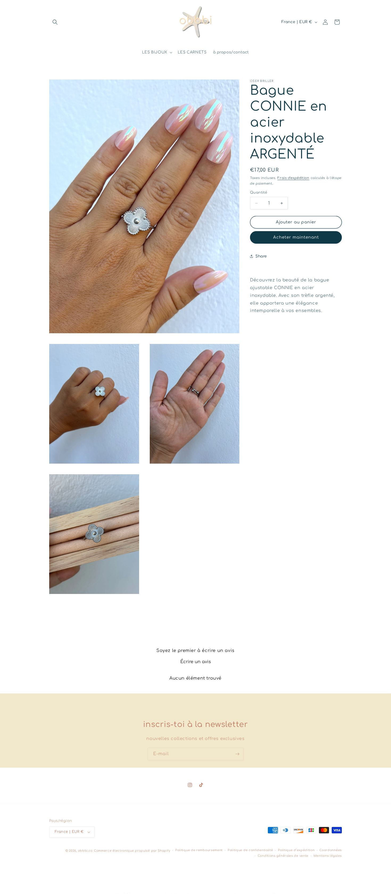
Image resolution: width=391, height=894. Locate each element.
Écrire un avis (195, 661)
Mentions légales (328, 856)
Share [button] (261, 256)
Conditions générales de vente (283, 856)
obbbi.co (85, 851)
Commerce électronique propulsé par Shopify (132, 851)
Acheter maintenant (296, 237)
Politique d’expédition (296, 850)
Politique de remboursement (199, 850)
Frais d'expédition (293, 178)
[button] (55, 22)
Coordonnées (330, 850)
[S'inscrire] (237, 754)
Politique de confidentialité (250, 850)
